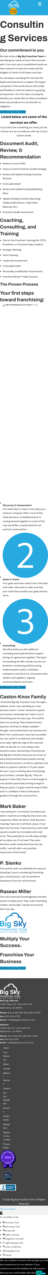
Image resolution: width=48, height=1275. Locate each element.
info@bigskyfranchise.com (21, 1019)
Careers (6, 1088)
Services (6, 1110)
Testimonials (6, 1118)
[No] (44, 1273)
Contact (6, 1068)
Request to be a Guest (6, 1136)
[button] (13, 11)
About (6, 1064)
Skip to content (7, 1208)
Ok (39, 1272)
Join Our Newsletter (6, 1098)
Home (6, 1048)
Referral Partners (6, 1078)
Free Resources (6, 1056)
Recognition (6, 1126)
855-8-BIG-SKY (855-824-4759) (24, 1012)
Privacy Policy (6, 1146)
